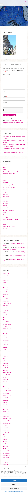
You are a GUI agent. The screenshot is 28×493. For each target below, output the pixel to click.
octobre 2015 (6, 457)
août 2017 (5, 425)
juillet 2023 (5, 312)
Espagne (5, 192)
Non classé (5, 217)
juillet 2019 (5, 379)
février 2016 (6, 448)
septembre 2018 (7, 395)
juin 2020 (5, 363)
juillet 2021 (5, 345)
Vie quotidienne (7, 231)
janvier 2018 (6, 414)
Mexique (5, 215)
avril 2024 (5, 294)
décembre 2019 (7, 372)
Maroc (4, 212)
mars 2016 (5, 446)
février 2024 (6, 298)
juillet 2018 (5, 400)
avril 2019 (5, 384)
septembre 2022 (7, 328)
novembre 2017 (7, 418)
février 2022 (6, 340)
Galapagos (5, 201)
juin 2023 (5, 315)
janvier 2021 (6, 349)
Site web (5, 102)
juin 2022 (5, 331)
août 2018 (5, 397)
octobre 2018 (6, 393)
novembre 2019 (7, 374)
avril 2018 (5, 407)
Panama (5, 221)
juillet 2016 (5, 437)
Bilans (4, 167)
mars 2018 (5, 409)
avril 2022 (5, 335)
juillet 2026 (6, 273)
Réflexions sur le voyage (9, 226)
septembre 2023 (7, 308)
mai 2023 (5, 317)
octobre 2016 (6, 432)
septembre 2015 (7, 460)
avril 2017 (5, 427)
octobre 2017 (6, 421)
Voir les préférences (14, 488)
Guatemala (5, 208)
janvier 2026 (6, 278)
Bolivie (4, 169)
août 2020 (5, 358)
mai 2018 (5, 404)
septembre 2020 (7, 356)
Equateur (5, 189)
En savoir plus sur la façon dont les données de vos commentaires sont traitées (13, 122)
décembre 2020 (7, 351)
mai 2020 (5, 365)
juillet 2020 (6, 361)
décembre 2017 (7, 416)
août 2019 (5, 377)
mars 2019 (5, 386)
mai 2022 (5, 333)
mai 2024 (5, 292)
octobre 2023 (6, 305)
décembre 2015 (7, 453)
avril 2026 (5, 275)
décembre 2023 (7, 303)
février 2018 (6, 411)
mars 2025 (5, 287)
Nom (4, 91)
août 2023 (5, 310)
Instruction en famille (8, 210)
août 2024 (5, 289)
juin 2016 (5, 439)
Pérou (4, 224)
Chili (4, 178)
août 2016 (5, 434)
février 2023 (6, 321)
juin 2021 (5, 347)
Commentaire (7, 74)
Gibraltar (5, 205)
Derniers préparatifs (8, 185)
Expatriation (6, 196)
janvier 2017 (6, 430)
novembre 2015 (7, 455)
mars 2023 (5, 319)
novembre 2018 (7, 391)
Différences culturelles (9, 187)
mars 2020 (5, 370)
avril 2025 (5, 285)
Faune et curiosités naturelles (10, 198)
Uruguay (5, 228)
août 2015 (5, 462)
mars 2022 (5, 338)
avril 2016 (5, 444)
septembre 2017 (7, 423)
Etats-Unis (5, 194)
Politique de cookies (8, 491)
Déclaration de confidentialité (17, 491)
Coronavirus (6, 182)
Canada (4, 175)
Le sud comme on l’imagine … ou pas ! (13, 152)
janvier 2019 (6, 388)
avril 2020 (5, 368)
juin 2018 (5, 402)
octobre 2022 (6, 326)
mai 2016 (5, 441)
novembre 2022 (7, 324)
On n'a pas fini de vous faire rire (11, 219)
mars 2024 (5, 296)
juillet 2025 (5, 280)
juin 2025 (5, 282)
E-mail (5, 96)
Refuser (14, 484)
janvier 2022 (6, 342)
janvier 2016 (6, 450)
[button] (26, 466)
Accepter (14, 480)
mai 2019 (5, 381)
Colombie (5, 180)
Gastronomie (6, 203)
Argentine (5, 165)
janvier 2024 (6, 301)
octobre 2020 (6, 354)
